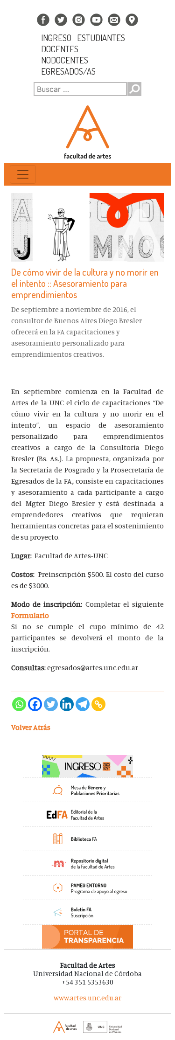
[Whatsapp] (19, 704)
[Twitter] (51, 704)
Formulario (30, 615)
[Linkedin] (67, 704)
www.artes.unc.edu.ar (87, 997)
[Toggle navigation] (23, 174)
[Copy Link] (98, 704)
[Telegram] (83, 704)
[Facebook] (35, 704)
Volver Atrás (30, 727)
